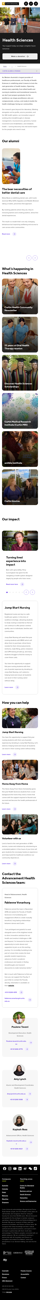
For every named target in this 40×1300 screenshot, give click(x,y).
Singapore (5, 1202)
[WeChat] (30, 1168)
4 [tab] (16, 592)
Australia (5, 1185)
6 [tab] (22, 592)
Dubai (4, 1192)
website (11, 985)
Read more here (12, 584)
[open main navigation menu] (35, 4)
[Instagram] (9, 1168)
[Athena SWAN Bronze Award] (7, 1252)
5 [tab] (19, 592)
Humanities (24, 1198)
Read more (6, 234)
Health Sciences (25, 1194)
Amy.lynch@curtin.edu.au (16, 1094)
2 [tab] (10, 592)
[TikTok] (35, 1168)
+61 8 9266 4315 (11, 992)
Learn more (9, 687)
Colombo (5, 1189)
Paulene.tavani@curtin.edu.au (16, 1042)
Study (25, 4)
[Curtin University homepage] (10, 4)
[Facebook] (4, 1168)
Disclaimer (5, 1274)
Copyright (5, 1271)
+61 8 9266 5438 (16, 1099)
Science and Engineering (28, 1201)
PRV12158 (9, 1292)
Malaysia (5, 1196)
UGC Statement (7, 1281)
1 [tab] (7, 592)
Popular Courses (26, 1271)
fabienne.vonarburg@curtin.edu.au (15, 999)
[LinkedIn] (20, 1168)
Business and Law (26, 1191)
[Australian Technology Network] (29, 1252)
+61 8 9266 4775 (16, 1049)
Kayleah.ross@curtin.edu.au (16, 1142)
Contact (23, 1277)
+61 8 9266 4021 (16, 1149)
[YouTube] (15, 1168)
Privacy (4, 1277)
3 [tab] (13, 592)
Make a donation (18, 56)
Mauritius (5, 1199)
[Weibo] (25, 1168)
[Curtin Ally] (18, 1252)
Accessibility (25, 1274)
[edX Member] (5, 1259)
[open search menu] (30, 4)
